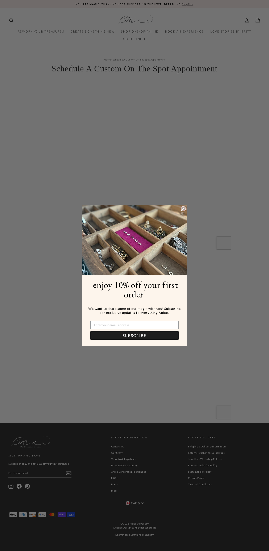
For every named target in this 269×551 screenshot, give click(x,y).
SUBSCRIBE (134, 335)
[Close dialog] (183, 209)
